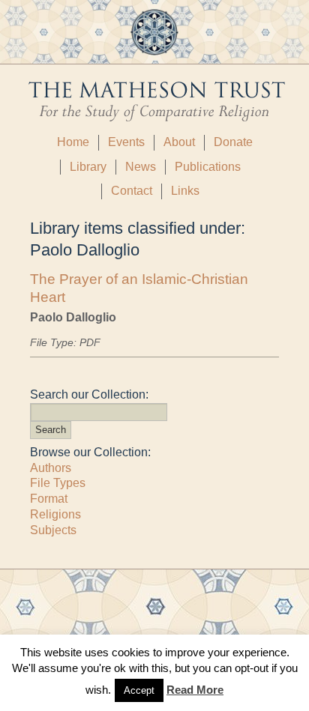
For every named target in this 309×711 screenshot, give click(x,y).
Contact (131, 190)
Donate (233, 142)
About (179, 142)
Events (126, 142)
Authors (50, 468)
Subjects (53, 530)
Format (49, 498)
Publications (208, 166)
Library (88, 166)
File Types (58, 482)
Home (73, 142)
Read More (195, 689)
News (140, 166)
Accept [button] (139, 690)
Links (185, 190)
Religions (55, 514)
